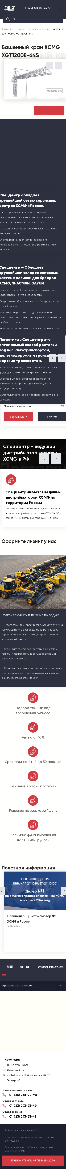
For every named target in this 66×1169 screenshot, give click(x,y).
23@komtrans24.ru (15, 1070)
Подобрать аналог (44, 110)
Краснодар (49, 8)
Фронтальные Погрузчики (17, 985)
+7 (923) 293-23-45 (22, 1116)
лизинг (52, 416)
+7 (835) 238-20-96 (35, 8)
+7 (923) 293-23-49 (22, 1106)
